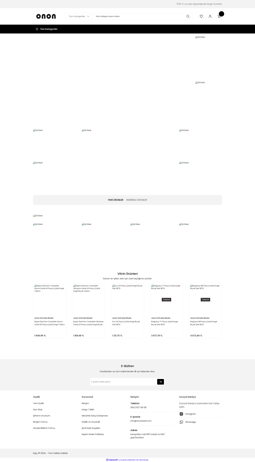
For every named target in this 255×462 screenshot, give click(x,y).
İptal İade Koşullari (91, 428)
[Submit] (160, 382)
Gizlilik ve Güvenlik (91, 421)
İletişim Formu (40, 421)
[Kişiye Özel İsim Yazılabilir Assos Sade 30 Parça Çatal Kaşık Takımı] (49, 299)
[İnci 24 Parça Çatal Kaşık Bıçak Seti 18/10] (127, 299)
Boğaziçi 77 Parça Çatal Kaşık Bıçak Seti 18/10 (164, 323)
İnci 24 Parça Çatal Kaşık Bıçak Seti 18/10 (126, 323)
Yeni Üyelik (38, 403)
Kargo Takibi (88, 409)
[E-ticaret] (127, 460)
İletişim (85, 403)
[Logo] (46, 16)
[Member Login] (210, 16)
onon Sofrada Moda (43, 318)
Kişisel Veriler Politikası (93, 434)
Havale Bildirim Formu (44, 428)
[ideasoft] (112, 459)
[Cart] (219, 16)
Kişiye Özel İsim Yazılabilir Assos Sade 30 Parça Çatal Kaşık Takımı (49, 323)
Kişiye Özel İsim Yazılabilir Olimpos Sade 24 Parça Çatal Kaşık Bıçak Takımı (88, 323)
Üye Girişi (37, 409)
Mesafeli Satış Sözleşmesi (95, 415)
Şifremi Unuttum (41, 415)
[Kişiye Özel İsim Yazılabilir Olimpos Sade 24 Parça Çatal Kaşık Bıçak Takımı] (88, 299)
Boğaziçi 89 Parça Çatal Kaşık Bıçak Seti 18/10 (203, 323)
